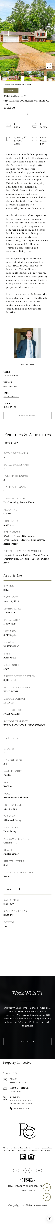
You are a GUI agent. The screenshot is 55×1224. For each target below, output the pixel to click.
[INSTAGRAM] (24, 1170)
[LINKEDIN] (31, 1170)
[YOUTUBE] (39, 1170)
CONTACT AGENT (27, 416)
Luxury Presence (27, 1190)
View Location (21, 1108)
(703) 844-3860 (10, 386)
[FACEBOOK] (16, 1170)
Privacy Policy (40, 1205)
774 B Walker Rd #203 (21, 1100)
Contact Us (27, 1041)
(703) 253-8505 (15, 1091)
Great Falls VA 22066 (21, 1104)
